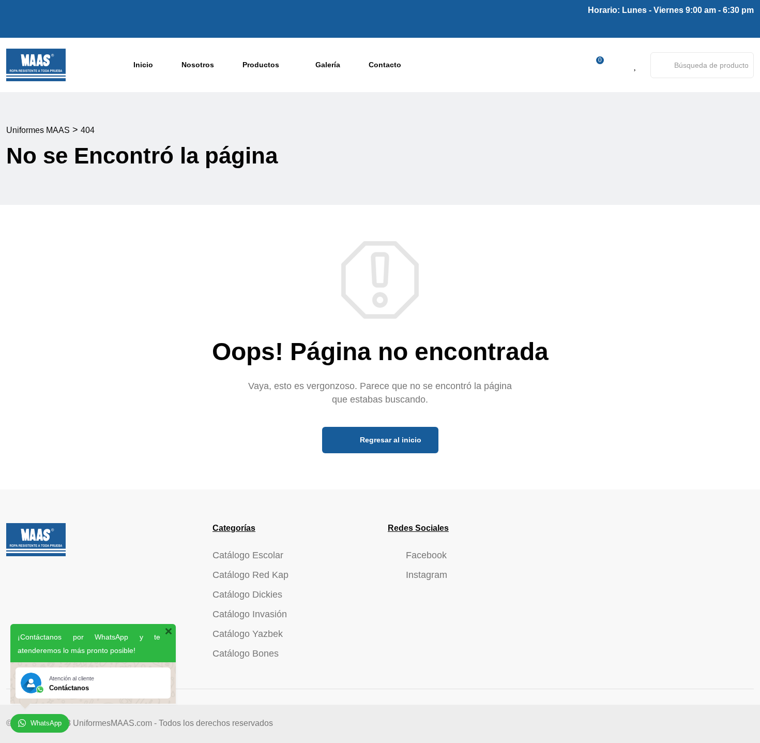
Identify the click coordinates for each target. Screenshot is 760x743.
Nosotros (197, 65)
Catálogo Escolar (247, 555)
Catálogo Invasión (249, 614)
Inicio (143, 65)
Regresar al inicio (389, 440)
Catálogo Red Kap (250, 575)
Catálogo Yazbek (247, 634)
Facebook (426, 555)
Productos (260, 65)
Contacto (385, 65)
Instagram (426, 575)
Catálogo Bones (245, 653)
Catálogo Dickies (247, 594)
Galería (327, 65)
